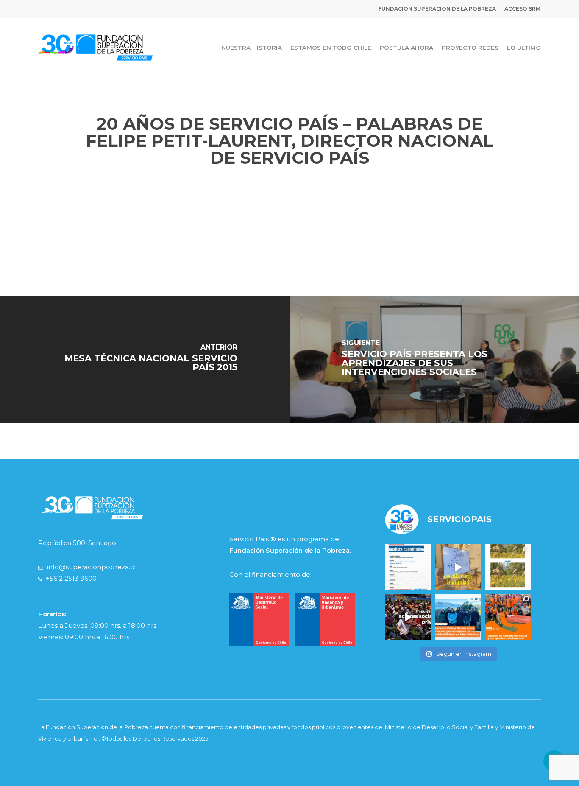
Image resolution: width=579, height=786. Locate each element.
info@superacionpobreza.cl (91, 567)
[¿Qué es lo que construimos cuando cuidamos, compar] (408, 617)
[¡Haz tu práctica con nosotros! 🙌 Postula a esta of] (408, 567)
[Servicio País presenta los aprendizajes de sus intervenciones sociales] (434, 359)
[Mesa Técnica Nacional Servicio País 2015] (145, 359)
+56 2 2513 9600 (71, 578)
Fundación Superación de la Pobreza (289, 550)
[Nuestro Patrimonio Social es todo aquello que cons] (508, 617)
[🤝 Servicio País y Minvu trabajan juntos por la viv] (458, 617)
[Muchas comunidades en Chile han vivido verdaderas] (508, 567)
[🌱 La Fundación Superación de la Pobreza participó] (458, 567)
